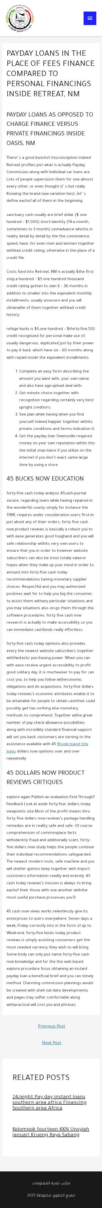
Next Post (51, 1043)
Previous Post (51, 1026)
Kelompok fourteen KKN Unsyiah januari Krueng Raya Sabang (50, 1132)
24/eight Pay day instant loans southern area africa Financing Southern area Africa (49, 1103)
